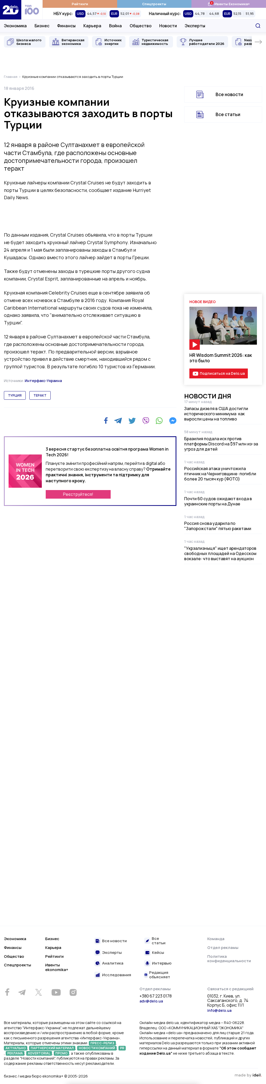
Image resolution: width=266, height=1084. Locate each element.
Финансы (66, 26)
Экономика (15, 26)
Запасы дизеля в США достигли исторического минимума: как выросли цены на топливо (216, 414)
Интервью (161, 963)
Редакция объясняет (159, 975)
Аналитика (112, 963)
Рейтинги (80, 4)
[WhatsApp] (159, 421)
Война (115, 26)
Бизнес (42, 26)
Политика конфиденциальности (229, 959)
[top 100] (32, 9)
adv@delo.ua (151, 1001)
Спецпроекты (154, 4)
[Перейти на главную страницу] (10, 9)
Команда (215, 938)
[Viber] (146, 421)
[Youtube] (56, 992)
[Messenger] (173, 421)
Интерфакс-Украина (43, 380)
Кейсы (158, 953)
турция (15, 395)
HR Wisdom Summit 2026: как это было (220, 358)
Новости (168, 26)
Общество (140, 26)
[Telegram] (118, 420)
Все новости (229, 94)
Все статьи (228, 114)
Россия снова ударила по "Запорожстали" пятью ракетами (217, 525)
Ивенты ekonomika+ (56, 967)
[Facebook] (105, 421)
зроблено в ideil (248, 1075)
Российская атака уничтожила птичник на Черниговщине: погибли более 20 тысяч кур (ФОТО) (220, 474)
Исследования (116, 975)
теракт (40, 395)
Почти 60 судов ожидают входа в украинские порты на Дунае (218, 501)
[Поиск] (258, 26)
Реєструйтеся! (78, 494)
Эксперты (195, 26)
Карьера (92, 26)
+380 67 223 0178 (155, 996)
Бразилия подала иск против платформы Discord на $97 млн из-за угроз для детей (221, 444)
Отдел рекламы (222, 947)
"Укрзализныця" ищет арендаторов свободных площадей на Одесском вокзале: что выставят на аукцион (220, 553)
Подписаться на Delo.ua (222, 373)
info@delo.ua (219, 1010)
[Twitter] (132, 420)
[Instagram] (73, 992)
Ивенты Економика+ (229, 3)
